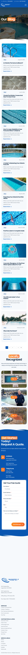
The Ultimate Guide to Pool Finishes (11, 297)
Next (21, 347)
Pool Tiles (3, 615)
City (4, 504)
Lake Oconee (4, 645)
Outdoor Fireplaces (5, 609)
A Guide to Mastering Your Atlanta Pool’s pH (13, 163)
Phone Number (7, 498)
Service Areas (5, 638)
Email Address (7, 492)
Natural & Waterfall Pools (6, 628)
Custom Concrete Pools (6, 607)
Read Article (6, 71)
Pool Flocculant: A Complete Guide (13, 231)
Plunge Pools (4, 632)
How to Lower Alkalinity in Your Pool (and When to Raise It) (12, 130)
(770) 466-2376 (10, 1)
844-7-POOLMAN (22, 1)
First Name (6, 486)
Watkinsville (3, 649)
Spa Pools (3, 634)
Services (4, 606)
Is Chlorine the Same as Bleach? (13, 63)
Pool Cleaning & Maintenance (7, 611)
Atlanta (2, 641)
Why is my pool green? (10, 331)
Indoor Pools (4, 622)
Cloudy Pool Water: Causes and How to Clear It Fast (13, 96)
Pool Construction (5, 613)
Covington (3, 643)
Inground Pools (4, 626)
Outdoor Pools (4, 630)
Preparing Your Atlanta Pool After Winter (13, 197)
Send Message (17, 524)
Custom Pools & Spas (8, 619)
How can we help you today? (10, 511)
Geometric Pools (4, 620)
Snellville (3, 647)
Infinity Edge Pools (5, 624)
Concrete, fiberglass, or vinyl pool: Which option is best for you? (13, 264)
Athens (2, 639)
